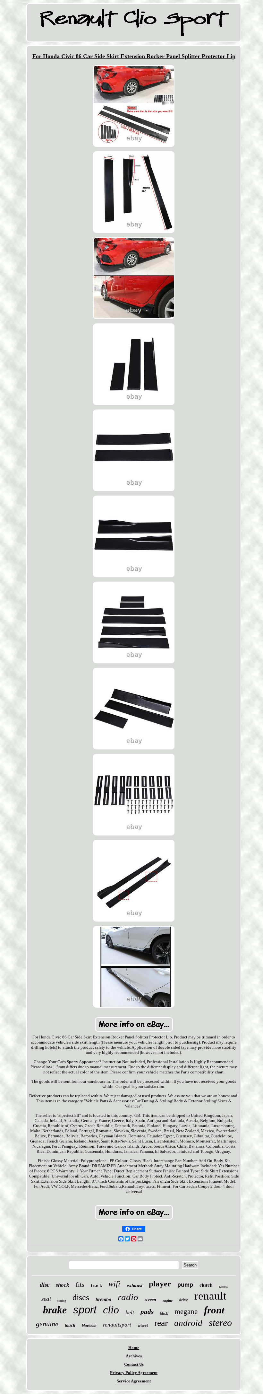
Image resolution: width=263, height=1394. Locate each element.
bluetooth (89, 1325)
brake (55, 1310)
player (160, 1283)
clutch (206, 1285)
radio (128, 1297)
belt (129, 1312)
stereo (220, 1322)
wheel (143, 1325)
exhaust (134, 1285)
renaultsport (117, 1325)
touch (70, 1325)
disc (44, 1284)
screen (150, 1299)
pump (185, 1285)
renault (210, 1296)
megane (186, 1312)
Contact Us (134, 1364)
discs (80, 1297)
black (164, 1313)
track (96, 1285)
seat (46, 1298)
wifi (114, 1284)
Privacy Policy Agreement (133, 1372)
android (188, 1323)
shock (62, 1285)
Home (133, 1347)
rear (161, 1323)
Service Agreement (134, 1381)
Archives (134, 1356)
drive (183, 1299)
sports (223, 1286)
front (214, 1310)
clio (111, 1310)
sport (85, 1310)
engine (168, 1300)
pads (147, 1312)
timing (61, 1300)
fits (80, 1284)
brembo (103, 1299)
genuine (47, 1324)
